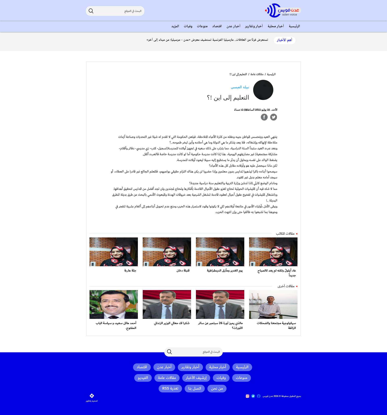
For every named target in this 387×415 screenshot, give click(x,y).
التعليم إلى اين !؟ (238, 74)
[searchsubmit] (91, 11)
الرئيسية (271, 74)
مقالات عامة (256, 74)
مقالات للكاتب (285, 233)
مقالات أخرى (286, 286)
